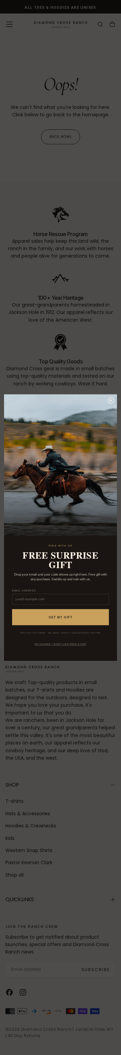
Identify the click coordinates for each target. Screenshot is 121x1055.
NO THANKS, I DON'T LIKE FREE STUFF (60, 644)
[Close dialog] (111, 400)
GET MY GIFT (61, 617)
